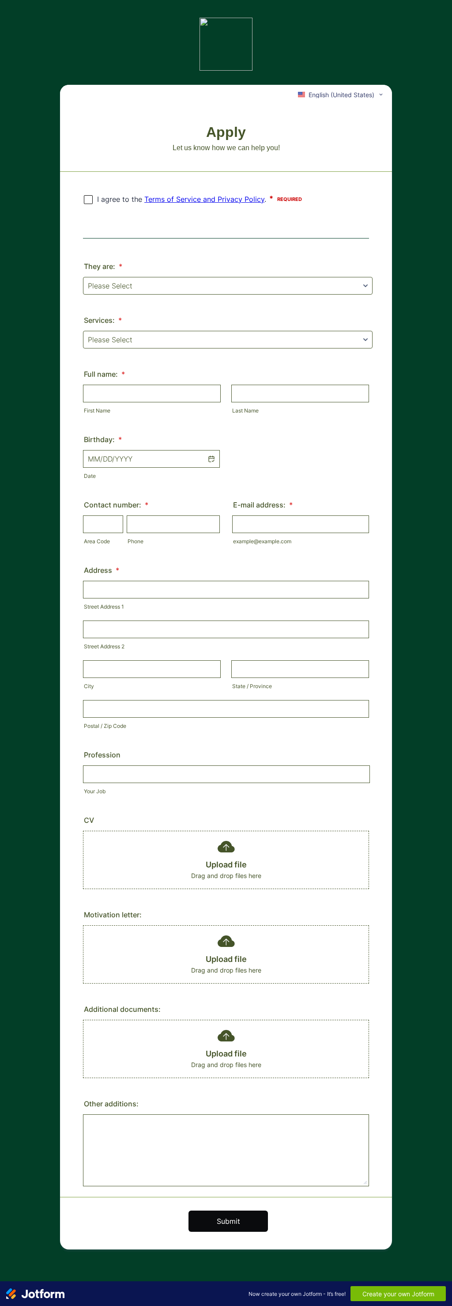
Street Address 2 (104, 646)
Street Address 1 (104, 606)
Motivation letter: (113, 914)
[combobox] (341, 94)
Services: (103, 320)
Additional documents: (122, 1009)
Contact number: (116, 504)
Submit (228, 1221)
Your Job (94, 791)
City (89, 686)
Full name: (104, 374)
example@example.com (262, 541)
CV (89, 820)
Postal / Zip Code (105, 726)
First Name (97, 410)
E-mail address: (263, 504)
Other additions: (111, 1103)
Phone (135, 541)
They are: (103, 266)
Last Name (245, 410)
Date (90, 476)
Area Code (97, 541)
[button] (211, 459)
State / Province (252, 686)
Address (101, 570)
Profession (102, 754)
